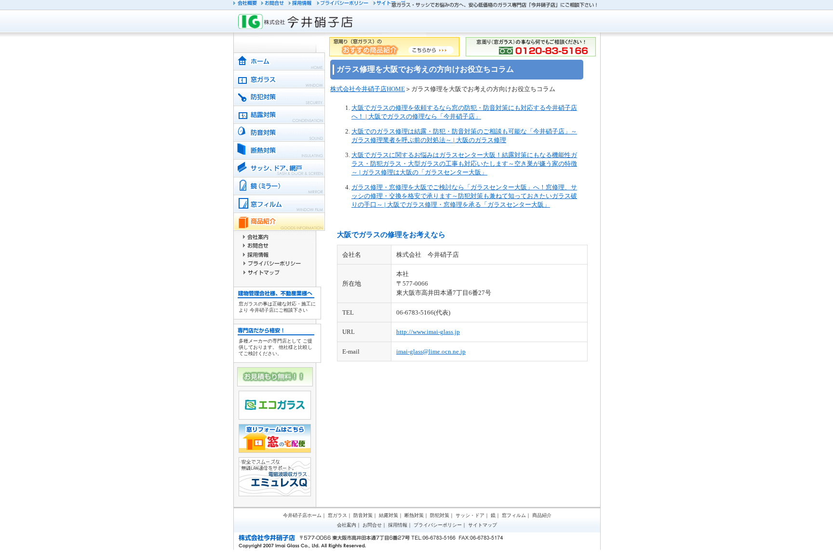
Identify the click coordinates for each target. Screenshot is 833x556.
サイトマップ (482, 525)
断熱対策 (414, 515)
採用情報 (397, 525)
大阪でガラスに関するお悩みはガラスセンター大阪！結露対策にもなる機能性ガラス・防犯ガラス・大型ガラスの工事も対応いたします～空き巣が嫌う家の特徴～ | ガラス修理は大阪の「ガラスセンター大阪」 (464, 163)
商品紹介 (541, 515)
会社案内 (346, 525)
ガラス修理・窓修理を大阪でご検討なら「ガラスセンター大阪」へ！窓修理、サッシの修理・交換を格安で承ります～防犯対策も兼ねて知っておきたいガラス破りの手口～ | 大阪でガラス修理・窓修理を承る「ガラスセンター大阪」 (464, 196)
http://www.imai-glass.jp (428, 331)
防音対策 (363, 515)
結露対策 (388, 515)
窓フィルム (514, 515)
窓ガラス (337, 515)
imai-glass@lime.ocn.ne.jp (431, 351)
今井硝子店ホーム (302, 515)
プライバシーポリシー (438, 525)
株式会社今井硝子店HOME (367, 89)
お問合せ (372, 525)
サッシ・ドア (470, 515)
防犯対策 (439, 515)
